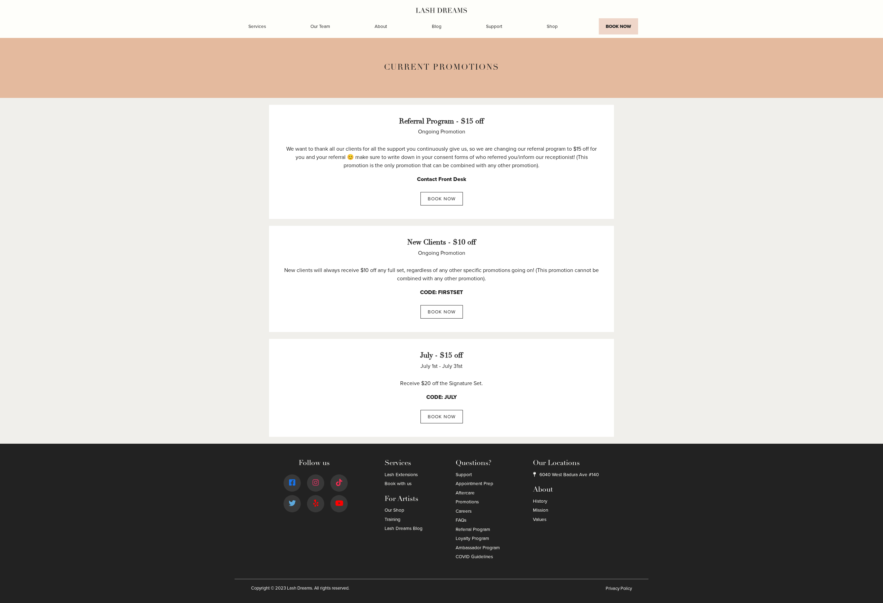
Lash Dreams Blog (404, 528)
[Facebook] (292, 483)
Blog (437, 26)
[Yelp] (316, 503)
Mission (540, 510)
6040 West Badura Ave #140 (568, 475)
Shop (552, 26)
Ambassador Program (478, 548)
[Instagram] (315, 483)
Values (539, 519)
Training (392, 519)
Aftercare (465, 493)
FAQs (461, 520)
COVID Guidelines (474, 557)
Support (494, 26)
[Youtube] (339, 503)
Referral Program (473, 529)
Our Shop (394, 510)
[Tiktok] (339, 483)
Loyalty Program (472, 538)
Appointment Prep (474, 483)
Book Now (618, 26)
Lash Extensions (401, 475)
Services (257, 26)
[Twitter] (292, 503)
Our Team (320, 26)
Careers (464, 511)
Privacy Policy (619, 588)
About (381, 26)
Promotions (467, 502)
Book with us (398, 483)
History (540, 501)
